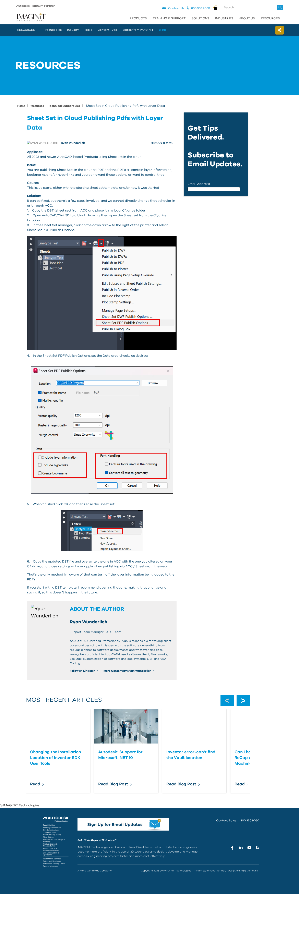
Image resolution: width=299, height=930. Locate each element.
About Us (247, 18)
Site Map (239, 870)
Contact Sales (226, 820)
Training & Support (169, 18)
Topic (88, 29)
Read (35, 784)
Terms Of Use (224, 870)
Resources (270, 18)
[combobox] (252, 7)
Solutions (200, 18)
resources (26, 29)
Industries (224, 18)
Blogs (162, 29)
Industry (73, 29)
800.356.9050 (249, 820)
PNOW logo (215, 7)
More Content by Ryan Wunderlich (128, 670)
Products (138, 18)
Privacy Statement (204, 870)
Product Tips (53, 29)
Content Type (107, 29)
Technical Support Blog (64, 106)
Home (21, 106)
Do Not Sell (253, 870)
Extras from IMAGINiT (137, 29)
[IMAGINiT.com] (31, 17)
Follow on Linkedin (83, 670)
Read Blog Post (113, 784)
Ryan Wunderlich (73, 143)
